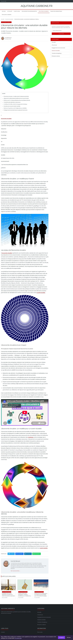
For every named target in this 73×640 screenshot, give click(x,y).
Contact (3, 632)
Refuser (69, 637)
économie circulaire (6, 118)
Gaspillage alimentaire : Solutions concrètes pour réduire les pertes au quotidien (8, 594)
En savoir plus (18, 638)
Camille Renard (15, 561)
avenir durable (43, 548)
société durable (41, 292)
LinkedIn (29, 553)
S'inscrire (61, 33)
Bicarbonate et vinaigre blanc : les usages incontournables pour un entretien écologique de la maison (41, 595)
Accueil (4, 11)
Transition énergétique (56, 11)
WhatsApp (37, 553)
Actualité (9, 11)
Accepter (61, 637)
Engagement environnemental (29, 11)
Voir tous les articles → (15, 570)
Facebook (20, 553)
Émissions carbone (6, 14)
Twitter (12, 553)
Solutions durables (44, 11)
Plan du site (39, 632)
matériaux (30, 437)
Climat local (17, 11)
